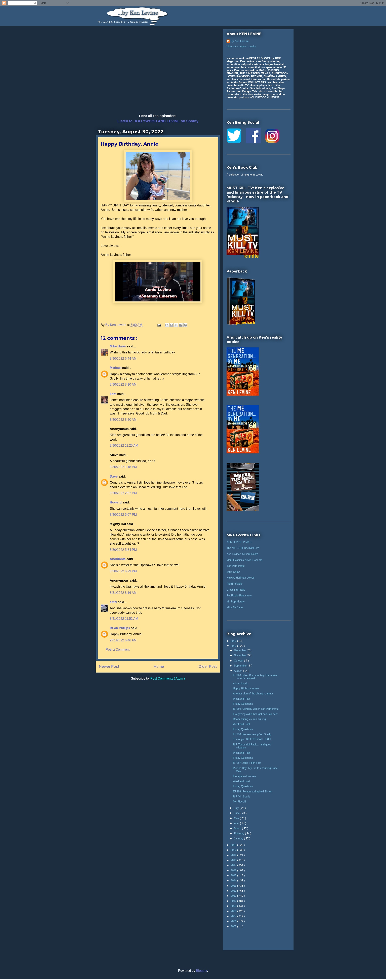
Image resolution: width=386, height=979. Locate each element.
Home (159, 666)
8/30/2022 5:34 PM (123, 549)
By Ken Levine (239, 41)
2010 (234, 900)
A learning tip (240, 683)
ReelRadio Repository (239, 595)
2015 (234, 875)
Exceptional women (244, 776)
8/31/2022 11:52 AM (124, 618)
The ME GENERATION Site (243, 547)
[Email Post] (159, 325)
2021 (234, 844)
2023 (234, 640)
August (238, 670)
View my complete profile (241, 46)
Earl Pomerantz (236, 565)
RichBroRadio (234, 583)
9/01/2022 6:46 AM (123, 640)
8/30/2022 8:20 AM (123, 419)
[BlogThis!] (171, 325)
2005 (234, 926)
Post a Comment (117, 649)
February (239, 833)
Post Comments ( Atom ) (167, 678)
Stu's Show (233, 571)
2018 (234, 860)
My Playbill (239, 801)
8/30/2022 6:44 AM (123, 358)
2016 (234, 870)
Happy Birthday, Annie (246, 688)
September (240, 665)
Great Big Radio (236, 589)
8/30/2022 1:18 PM (123, 467)
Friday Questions (243, 703)
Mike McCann (235, 607)
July (237, 808)
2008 (234, 911)
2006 (234, 921)
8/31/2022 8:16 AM (123, 592)
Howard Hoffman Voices (241, 577)
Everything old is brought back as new (255, 714)
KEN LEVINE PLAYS (239, 542)
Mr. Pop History (236, 601)
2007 (234, 916)
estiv (114, 602)
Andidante (118, 559)
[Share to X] (176, 325)
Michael (116, 368)
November (240, 655)
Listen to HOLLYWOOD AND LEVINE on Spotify (157, 121)
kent (113, 394)
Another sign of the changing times (253, 693)
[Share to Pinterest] (185, 325)
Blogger (201, 970)
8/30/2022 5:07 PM (123, 514)
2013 (234, 885)
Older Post (207, 666)
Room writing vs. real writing (249, 719)
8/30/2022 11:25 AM (124, 445)
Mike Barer (118, 346)
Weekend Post (241, 698)
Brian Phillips (120, 628)
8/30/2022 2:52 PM (123, 493)
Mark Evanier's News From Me (244, 559)
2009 (234, 906)
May (237, 818)
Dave (114, 476)
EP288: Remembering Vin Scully (252, 734)
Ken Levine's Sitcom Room (242, 553)
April (237, 823)
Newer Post (109, 666)
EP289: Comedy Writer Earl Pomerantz (256, 708)
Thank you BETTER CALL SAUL (252, 739)
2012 (234, 890)
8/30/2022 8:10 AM (123, 384)
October (239, 660)
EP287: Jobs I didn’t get (247, 762)
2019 (234, 855)
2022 (234, 645)
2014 (234, 880)
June (237, 813)
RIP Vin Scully (241, 796)
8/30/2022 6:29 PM (123, 571)
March (238, 828)
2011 (234, 895)
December (240, 650)
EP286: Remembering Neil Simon (252, 791)
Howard (116, 502)
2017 (234, 865)
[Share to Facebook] (181, 325)
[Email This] (167, 325)
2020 (234, 849)
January (239, 838)
